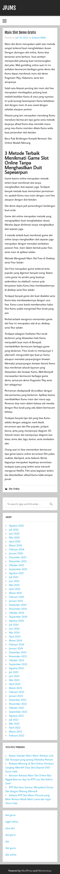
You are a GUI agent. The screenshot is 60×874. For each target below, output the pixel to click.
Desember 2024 (17, 604)
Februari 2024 (16, 644)
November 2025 (18, 561)
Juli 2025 (13, 577)
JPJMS (9, 8)
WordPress (26, 870)
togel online (11, 821)
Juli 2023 (13, 672)
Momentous (44, 870)
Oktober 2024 (16, 612)
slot (7, 841)
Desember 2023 (17, 652)
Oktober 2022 (16, 707)
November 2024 (18, 608)
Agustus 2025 (16, 573)
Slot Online (14, 488)
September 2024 (18, 616)
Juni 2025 (14, 581)
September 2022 (18, 711)
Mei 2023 (14, 680)
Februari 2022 (16, 735)
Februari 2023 (16, 691)
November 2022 (18, 703)
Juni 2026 (14, 533)
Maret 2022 (15, 731)
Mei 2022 (14, 723)
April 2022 (14, 727)
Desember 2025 (17, 557)
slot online (10, 854)
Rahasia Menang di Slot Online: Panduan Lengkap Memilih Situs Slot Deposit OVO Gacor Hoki (29, 767)
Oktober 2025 (16, 565)
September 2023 (18, 664)
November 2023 (18, 656)
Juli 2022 (13, 719)
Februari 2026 (16, 549)
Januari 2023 (16, 695)
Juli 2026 (13, 529)
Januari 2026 (16, 553)
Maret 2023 (15, 688)
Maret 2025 (15, 592)
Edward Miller (39, 37)
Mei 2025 (14, 585)
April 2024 (14, 636)
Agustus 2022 (16, 715)
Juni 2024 (14, 628)
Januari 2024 (16, 648)
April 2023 (14, 684)
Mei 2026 (14, 537)
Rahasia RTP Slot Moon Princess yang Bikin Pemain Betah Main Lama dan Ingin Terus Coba (28, 799)
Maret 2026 (15, 545)
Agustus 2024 (16, 620)
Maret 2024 (15, 640)
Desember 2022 (17, 699)
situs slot (9, 828)
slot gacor (10, 815)
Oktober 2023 (16, 660)
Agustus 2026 (16, 525)
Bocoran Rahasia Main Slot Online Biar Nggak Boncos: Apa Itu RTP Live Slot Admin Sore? (29, 779)
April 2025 (14, 589)
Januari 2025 (16, 600)
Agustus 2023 (16, 668)
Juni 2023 (14, 676)
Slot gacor (10, 848)
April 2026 (14, 541)
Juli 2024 (13, 624)
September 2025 (18, 569)
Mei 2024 (14, 632)
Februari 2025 (16, 596)
